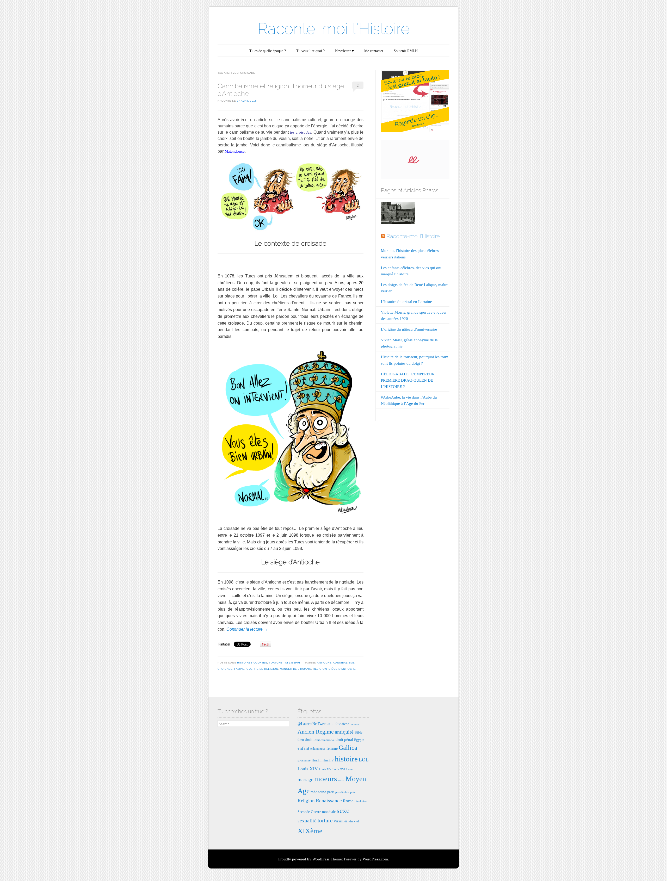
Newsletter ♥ (344, 51)
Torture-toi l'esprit (285, 662)
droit (308, 739)
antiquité (344, 732)
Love (349, 769)
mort (341, 780)
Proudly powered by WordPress (304, 859)
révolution (361, 801)
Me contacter (373, 51)
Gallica (348, 747)
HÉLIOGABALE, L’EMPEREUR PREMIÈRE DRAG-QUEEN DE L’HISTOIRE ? (408, 380)
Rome (348, 800)
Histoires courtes (252, 662)
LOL (364, 759)
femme (332, 748)
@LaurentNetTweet (312, 724)
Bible (358, 732)
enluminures (317, 748)
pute (352, 792)
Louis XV (325, 769)
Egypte (359, 740)
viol (356, 821)
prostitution (342, 792)
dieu (301, 739)
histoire (346, 759)
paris (330, 792)
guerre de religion (262, 668)
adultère (334, 723)
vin (350, 821)
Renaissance (329, 800)
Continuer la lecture (247, 629)
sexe (343, 810)
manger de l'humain (295, 668)
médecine (318, 792)
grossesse (304, 760)
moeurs (325, 778)
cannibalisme (344, 662)
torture (325, 820)
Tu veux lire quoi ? (310, 51)
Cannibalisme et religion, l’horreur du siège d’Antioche (281, 89)
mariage (305, 779)
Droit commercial (324, 740)
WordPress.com (375, 859)
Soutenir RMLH (406, 51)
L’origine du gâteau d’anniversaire (409, 329)
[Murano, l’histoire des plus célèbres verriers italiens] (398, 214)
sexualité (307, 820)
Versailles (340, 821)
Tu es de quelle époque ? (267, 51)
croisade (225, 668)
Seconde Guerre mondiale (317, 812)
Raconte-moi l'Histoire (334, 29)
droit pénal (344, 739)
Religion (320, 668)
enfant (303, 748)
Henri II (317, 760)
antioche (324, 662)
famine (239, 668)
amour (355, 724)
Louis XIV (308, 768)
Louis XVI (338, 769)
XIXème (310, 831)
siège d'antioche (342, 668)
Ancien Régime (316, 731)
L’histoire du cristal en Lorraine (406, 302)
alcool (346, 724)
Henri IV (328, 760)
